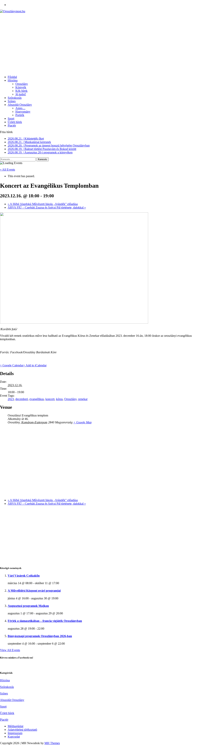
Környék (20, 87)
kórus (59, 399)
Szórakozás (15, 97)
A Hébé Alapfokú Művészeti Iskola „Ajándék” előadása (43, 204)
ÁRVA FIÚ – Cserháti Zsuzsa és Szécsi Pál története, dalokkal (47, 207)
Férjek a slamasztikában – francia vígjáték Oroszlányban (45, 620)
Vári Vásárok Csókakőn (24, 575)
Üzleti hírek (15, 122)
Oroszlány (21, 83)
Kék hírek (21, 90)
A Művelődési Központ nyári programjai (34, 590)
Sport (11, 118)
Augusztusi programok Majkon (28, 605)
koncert (49, 399)
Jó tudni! (20, 94)
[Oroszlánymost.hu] (98, 11)
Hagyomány (22, 111)
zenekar (83, 399)
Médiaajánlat (15, 726)
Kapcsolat (14, 736)
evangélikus (36, 399)
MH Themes (52, 743)
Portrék (19, 115)
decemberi (21, 399)
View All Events (10, 650)
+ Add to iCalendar (35, 365)
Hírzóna (13, 80)
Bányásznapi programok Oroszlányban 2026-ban (40, 636)
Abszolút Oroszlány (20, 104)
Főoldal (12, 77)
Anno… (20, 108)
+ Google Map (82, 422)
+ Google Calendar (11, 365)
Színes (12, 101)
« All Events (7, 169)
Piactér (12, 125)
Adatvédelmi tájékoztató (22, 729)
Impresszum (15, 733)
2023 (11, 399)
